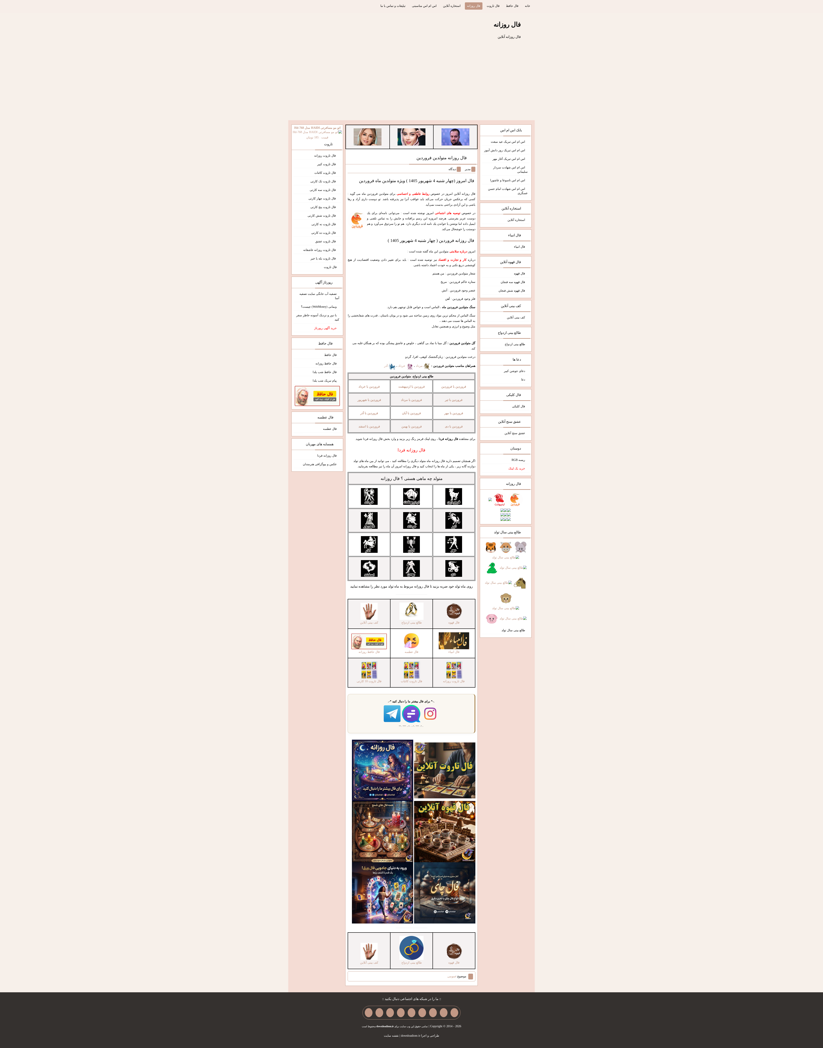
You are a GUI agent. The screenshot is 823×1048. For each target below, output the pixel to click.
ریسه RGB (518, 460)
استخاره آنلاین (452, 5)
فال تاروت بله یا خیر (324, 258)
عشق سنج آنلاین (515, 433)
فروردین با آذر (369, 413)
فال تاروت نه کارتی (324, 224)
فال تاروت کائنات (325, 172)
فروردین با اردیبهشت (411, 386)
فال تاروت (493, 5)
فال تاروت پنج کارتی (323, 207)
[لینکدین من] (368, 1012)
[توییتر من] (401, 1012)
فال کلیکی (518, 406)
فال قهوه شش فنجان (512, 290)
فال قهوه (519, 273)
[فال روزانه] (382, 770)
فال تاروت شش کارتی (322, 215)
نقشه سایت (391, 1035)
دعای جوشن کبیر (514, 371)
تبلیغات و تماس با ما (392, 5)
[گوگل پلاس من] (390, 1012)
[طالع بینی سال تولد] (506, 583)
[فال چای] (444, 892)
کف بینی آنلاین (516, 317)
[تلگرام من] (444, 1012)
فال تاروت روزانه (325, 155)
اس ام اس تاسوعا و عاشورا (507, 180)
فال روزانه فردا (327, 455)
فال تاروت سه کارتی (323, 190)
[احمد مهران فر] (455, 136)
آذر (386, 365)
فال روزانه (473, 5)
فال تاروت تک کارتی (323, 181)
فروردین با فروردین (453, 386)
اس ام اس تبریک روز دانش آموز (504, 150)
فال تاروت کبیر (327, 164)
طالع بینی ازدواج (515, 344)
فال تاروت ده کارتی (324, 232)
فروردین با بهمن (411, 426)
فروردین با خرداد (369, 386)
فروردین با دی (454, 426)
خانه (527, 5)
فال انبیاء (519, 246)
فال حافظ (512, 5)
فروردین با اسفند (369, 426)
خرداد (402, 365)
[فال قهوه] (444, 831)
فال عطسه (330, 428)
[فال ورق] (382, 892)
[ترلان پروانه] (411, 136)
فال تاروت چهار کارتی (322, 198)
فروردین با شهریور (369, 400)
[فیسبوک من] (433, 1012)
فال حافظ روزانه (326, 363)
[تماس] (411, 1012)
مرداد (420, 365)
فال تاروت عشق (326, 241)
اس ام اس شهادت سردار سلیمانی (510, 169)
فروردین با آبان (411, 413)
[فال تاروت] (444, 770)
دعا (523, 379)
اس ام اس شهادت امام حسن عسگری (508, 191)
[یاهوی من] (454, 1012)
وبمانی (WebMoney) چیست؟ (319, 306)
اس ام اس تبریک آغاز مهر (509, 158)
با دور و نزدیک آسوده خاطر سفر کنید (317, 317)
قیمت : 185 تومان (317, 132)
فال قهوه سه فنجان (513, 282)
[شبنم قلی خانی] (367, 136)
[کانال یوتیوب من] (379, 1012)
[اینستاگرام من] (422, 1012)
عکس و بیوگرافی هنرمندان (320, 464)
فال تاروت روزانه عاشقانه (320, 250)
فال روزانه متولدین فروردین (441, 157)
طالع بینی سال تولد (513, 630)
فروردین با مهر (453, 413)
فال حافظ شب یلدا (325, 372)
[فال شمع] (382, 831)
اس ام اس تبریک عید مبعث (508, 141)
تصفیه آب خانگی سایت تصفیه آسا (319, 296)
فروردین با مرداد (411, 400)
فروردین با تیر (454, 400)
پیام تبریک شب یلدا (325, 380)
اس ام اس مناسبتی (424, 5)
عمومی (452, 976)
